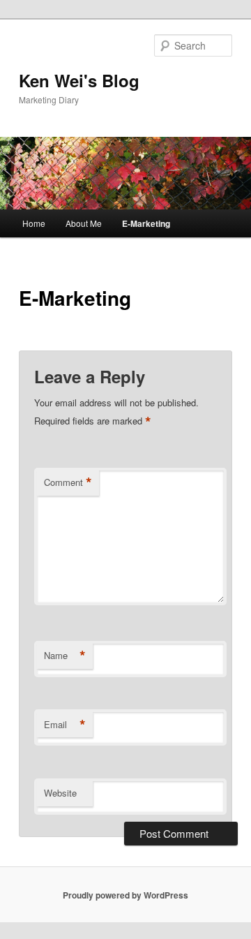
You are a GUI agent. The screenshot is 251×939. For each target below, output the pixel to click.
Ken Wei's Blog (79, 80)
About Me (84, 223)
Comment (68, 482)
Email (65, 725)
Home (33, 223)
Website (60, 792)
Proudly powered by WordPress (125, 895)
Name (65, 655)
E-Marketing (146, 223)
